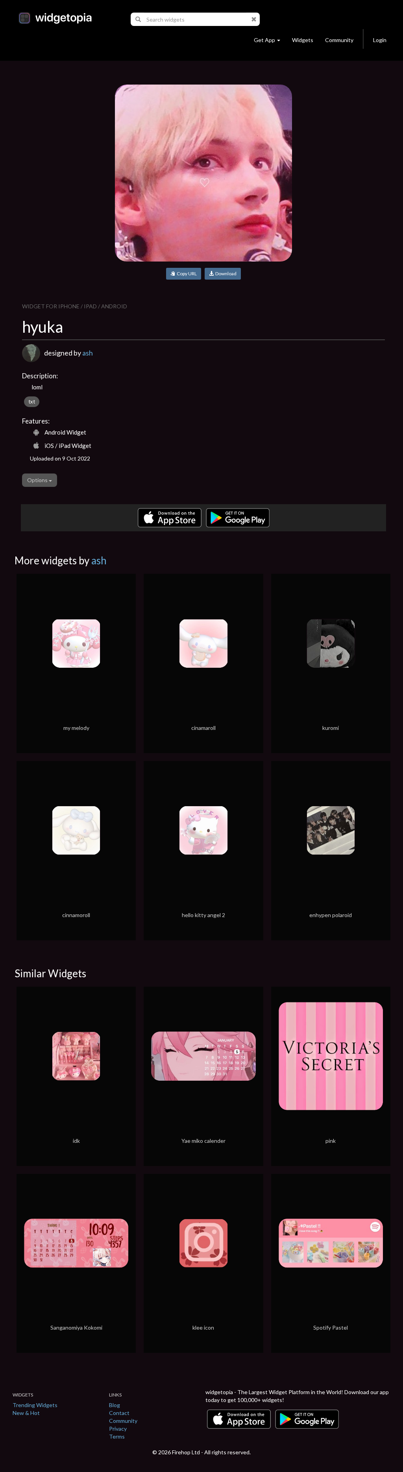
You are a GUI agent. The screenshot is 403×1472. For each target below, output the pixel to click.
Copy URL (186, 273)
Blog (114, 1405)
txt (31, 401)
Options (38, 480)
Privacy (118, 1428)
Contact (119, 1412)
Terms (117, 1436)
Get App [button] (264, 40)
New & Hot (26, 1412)
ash (87, 352)
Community (339, 40)
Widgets (302, 40)
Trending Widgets (35, 1405)
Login (379, 40)
